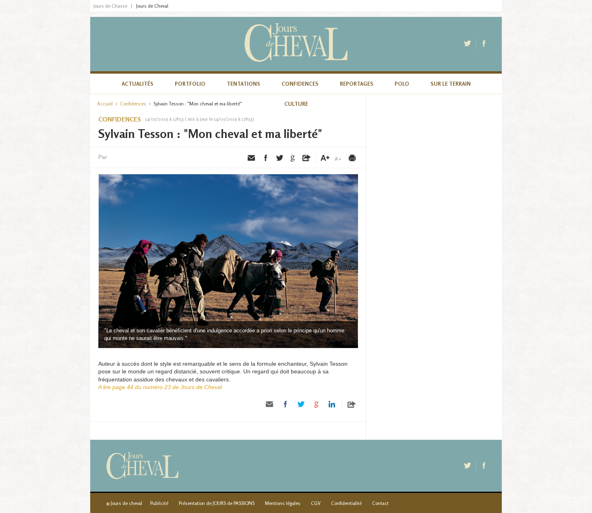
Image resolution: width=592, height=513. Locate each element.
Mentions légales (282, 503)
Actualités (137, 83)
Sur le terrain (451, 83)
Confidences (300, 83)
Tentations (243, 83)
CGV (316, 503)
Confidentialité (346, 503)
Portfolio (190, 83)
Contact (380, 503)
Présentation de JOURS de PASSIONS (217, 503)
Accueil (105, 104)
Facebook (484, 44)
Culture (296, 104)
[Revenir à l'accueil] (296, 44)
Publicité (159, 503)
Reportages (356, 83)
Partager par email (252, 158)
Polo (402, 83)
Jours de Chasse (110, 6)
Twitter (468, 44)
